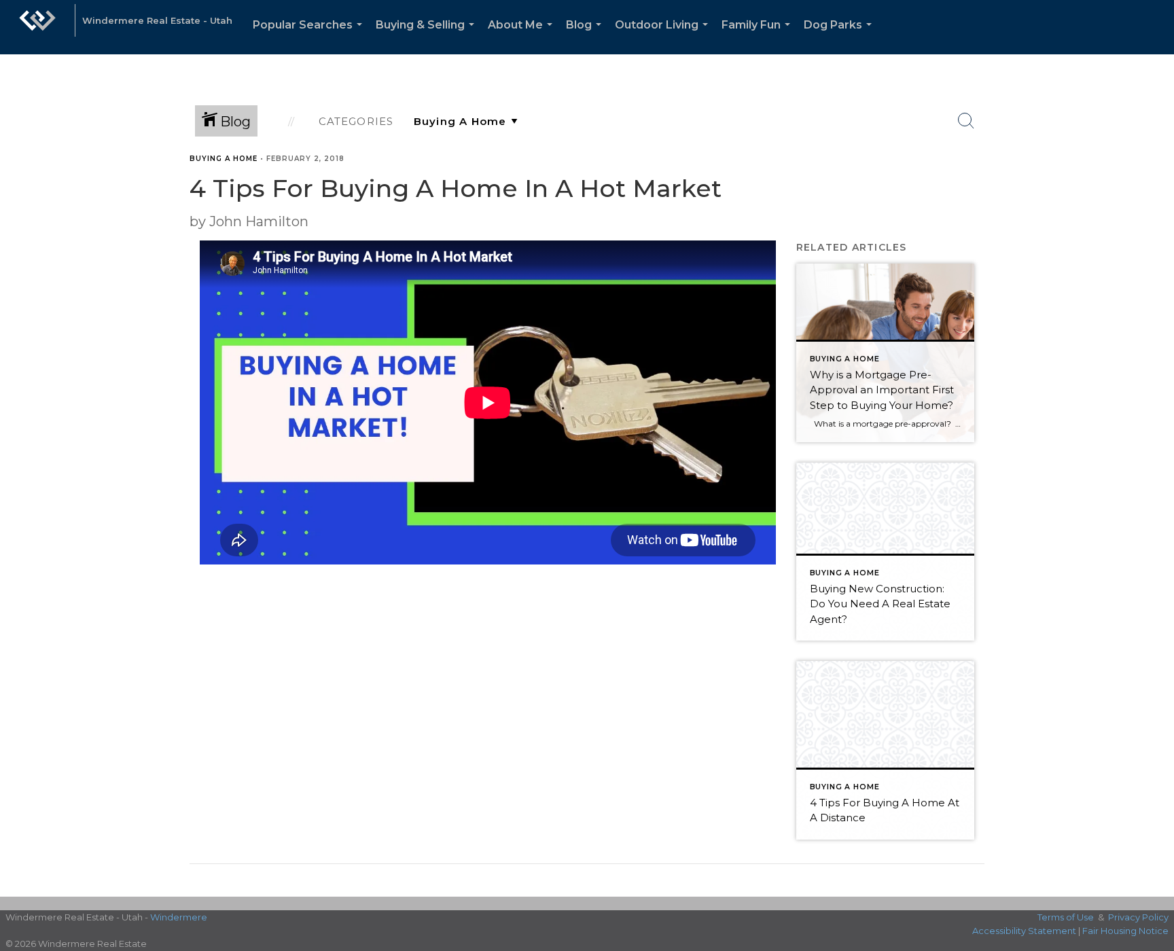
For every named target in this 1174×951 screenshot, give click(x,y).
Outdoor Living (664, 36)
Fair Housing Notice (1125, 930)
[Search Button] (966, 121)
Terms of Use (1065, 917)
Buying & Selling (428, 36)
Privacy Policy (1138, 917)
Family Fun (759, 36)
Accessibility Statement (1024, 930)
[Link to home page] (37, 27)
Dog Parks (840, 36)
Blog (586, 36)
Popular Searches (310, 36)
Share (1153, 185)
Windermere (178, 917)
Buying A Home (223, 158)
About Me (523, 36)
